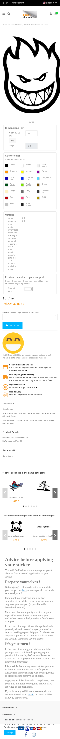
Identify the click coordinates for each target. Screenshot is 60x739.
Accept (9, 732)
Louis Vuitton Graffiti (44, 536)
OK (12, 141)
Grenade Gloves (16, 536)
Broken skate (16, 497)
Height (11, 145)
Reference (7, 441)
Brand (5, 438)
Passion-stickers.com (18, 438)
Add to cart (15, 325)
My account (18, 2)
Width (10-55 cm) (14, 134)
